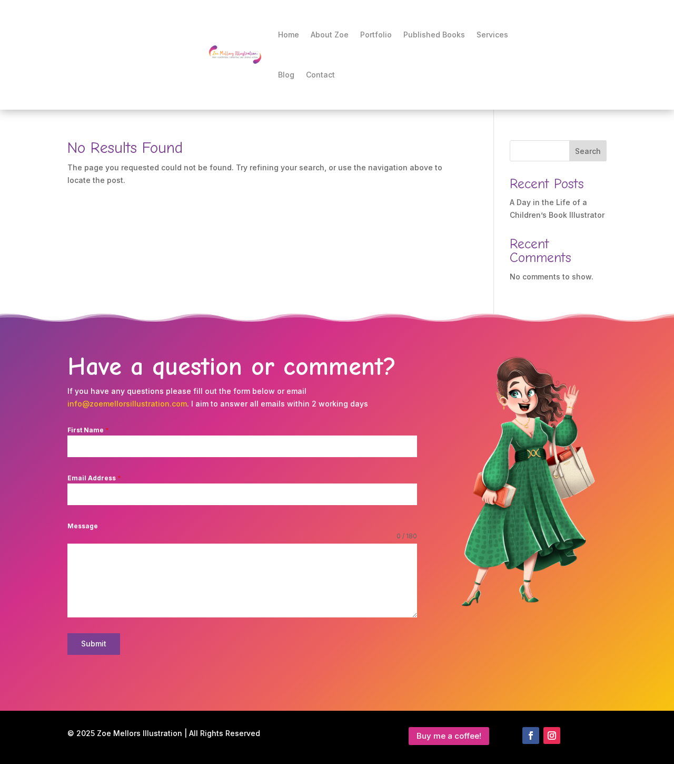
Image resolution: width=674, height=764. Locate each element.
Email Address (94, 478)
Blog (286, 74)
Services (492, 34)
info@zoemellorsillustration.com (127, 403)
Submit (93, 643)
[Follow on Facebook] (530, 735)
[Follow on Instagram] (551, 735)
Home (288, 34)
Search (588, 151)
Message (82, 526)
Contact (320, 74)
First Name (88, 430)
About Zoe (330, 34)
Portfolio (376, 34)
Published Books (434, 34)
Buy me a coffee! (449, 736)
